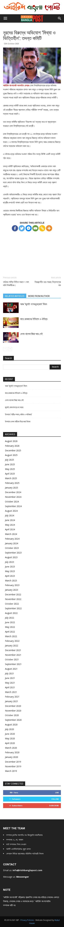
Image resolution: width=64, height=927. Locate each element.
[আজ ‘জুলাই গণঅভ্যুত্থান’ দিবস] (11, 307)
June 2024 (10, 520)
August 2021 (11, 668)
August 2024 (11, 510)
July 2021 (9, 673)
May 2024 (10, 524)
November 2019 (13, 766)
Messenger (22, 876)
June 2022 (10, 622)
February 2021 (12, 696)
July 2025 (9, 459)
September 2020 (13, 719)
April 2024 (10, 529)
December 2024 (13, 492)
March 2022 (11, 636)
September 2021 (13, 664)
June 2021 (10, 678)
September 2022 (13, 608)
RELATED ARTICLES (14, 296)
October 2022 (12, 603)
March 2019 (11, 771)
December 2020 (13, 705)
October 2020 (12, 715)
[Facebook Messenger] (28, 228)
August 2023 (11, 557)
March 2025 (11, 478)
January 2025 (11, 487)
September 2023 (13, 552)
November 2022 (13, 599)
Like (57, 792)
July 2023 (9, 561)
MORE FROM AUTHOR (39, 296)
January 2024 (11, 543)
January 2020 (11, 757)
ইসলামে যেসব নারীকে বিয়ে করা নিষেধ (17, 421)
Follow (55, 799)
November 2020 (13, 710)
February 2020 (12, 752)
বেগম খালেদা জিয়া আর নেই (31, 333)
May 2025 (10, 469)
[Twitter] (22, 228)
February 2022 (12, 640)
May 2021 (10, 682)
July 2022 (9, 617)
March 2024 (11, 534)
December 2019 (13, 761)
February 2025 (12, 482)
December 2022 (13, 594)
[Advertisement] (32, 251)
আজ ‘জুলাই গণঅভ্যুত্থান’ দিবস (33, 304)
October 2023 (12, 548)
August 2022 (11, 613)
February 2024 (12, 538)
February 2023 (12, 585)
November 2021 (13, 654)
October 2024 (12, 501)
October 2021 (12, 659)
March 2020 (11, 747)
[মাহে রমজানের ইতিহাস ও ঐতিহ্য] (11, 322)
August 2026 (11, 441)
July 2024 (9, 515)
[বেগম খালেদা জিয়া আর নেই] (11, 337)
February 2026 (12, 445)
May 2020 (10, 738)
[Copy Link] (42, 228)
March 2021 (11, 692)
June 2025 (10, 464)
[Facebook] (15, 228)
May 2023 (10, 571)
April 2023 (10, 575)
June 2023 (10, 566)
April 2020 (10, 743)
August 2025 (11, 455)
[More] (49, 228)
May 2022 (10, 626)
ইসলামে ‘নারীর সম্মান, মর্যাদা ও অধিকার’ (18, 414)
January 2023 (11, 589)
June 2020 (10, 733)
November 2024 (13, 496)
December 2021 (13, 650)
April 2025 (10, 473)
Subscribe (54, 805)
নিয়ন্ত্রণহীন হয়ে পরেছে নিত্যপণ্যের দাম (48, 284)
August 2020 (11, 724)
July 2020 (9, 729)
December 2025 (13, 450)
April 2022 (10, 631)
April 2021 (10, 687)
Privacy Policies (27, 920)
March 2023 (11, 580)
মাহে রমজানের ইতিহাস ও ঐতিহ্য (33, 319)
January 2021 (11, 701)
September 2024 (13, 506)
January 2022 (11, 645)
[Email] (35, 228)
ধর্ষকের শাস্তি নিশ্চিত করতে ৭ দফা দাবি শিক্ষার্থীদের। (16, 284)
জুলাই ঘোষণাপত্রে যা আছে (14, 407)
